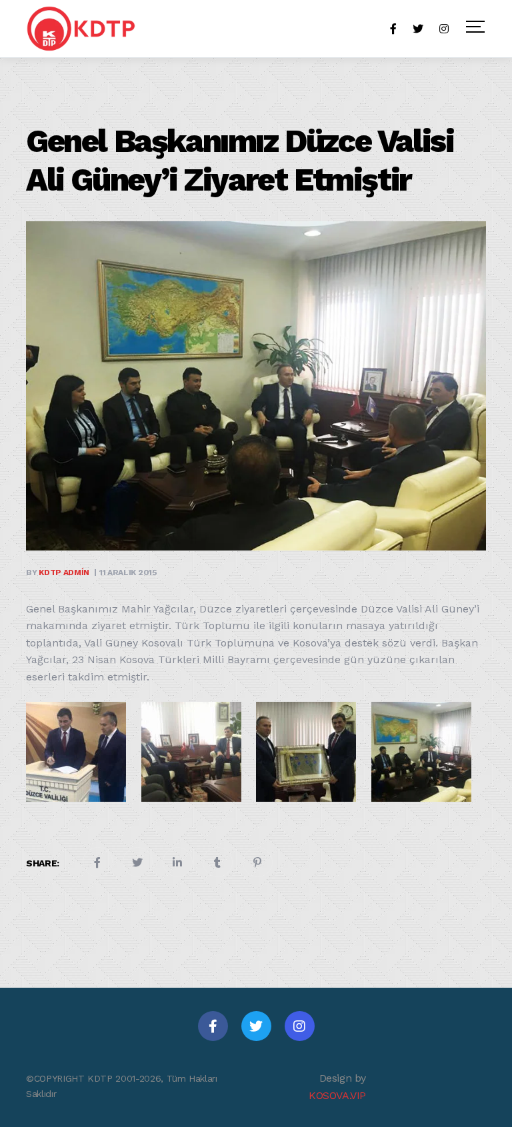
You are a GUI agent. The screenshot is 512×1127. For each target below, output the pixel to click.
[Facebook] (213, 1026)
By (57, 572)
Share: (42, 863)
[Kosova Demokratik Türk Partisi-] (82, 28)
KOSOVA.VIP (337, 1095)
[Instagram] (300, 1026)
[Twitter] (256, 1026)
